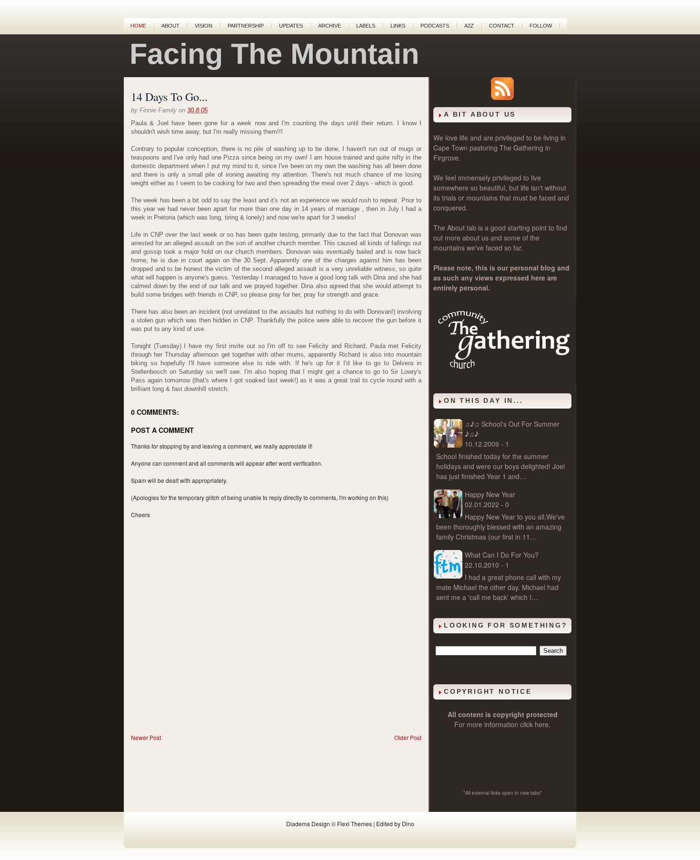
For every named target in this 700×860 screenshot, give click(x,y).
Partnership (246, 26)
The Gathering (521, 147)
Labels (365, 26)
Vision (203, 26)
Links (397, 26)
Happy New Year (490, 494)
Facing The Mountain (274, 54)
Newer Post (146, 737)
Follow (541, 26)
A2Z (469, 26)
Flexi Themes (354, 824)
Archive (329, 26)
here (542, 724)
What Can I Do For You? (502, 555)
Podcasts (434, 26)
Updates (291, 26)
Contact (501, 26)
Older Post (407, 737)
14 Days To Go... (169, 96)
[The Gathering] (504, 380)
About (170, 26)
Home (138, 26)
